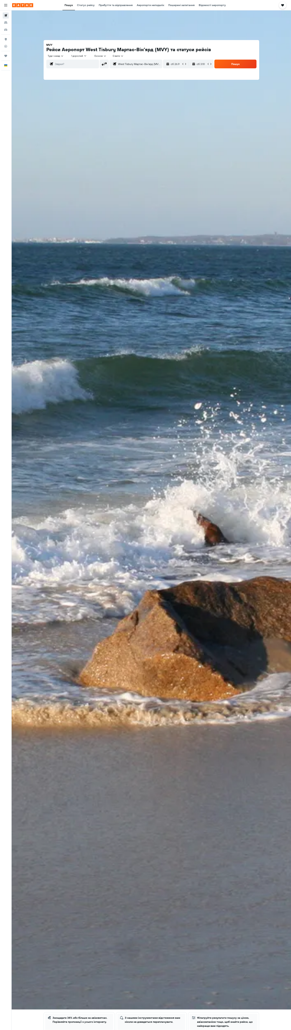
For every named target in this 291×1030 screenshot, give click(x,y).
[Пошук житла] (5, 22)
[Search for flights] (5, 15)
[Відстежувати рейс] (5, 46)
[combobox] (55, 56)
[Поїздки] (5, 56)
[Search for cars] (5, 29)
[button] (5, 5)
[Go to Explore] (5, 39)
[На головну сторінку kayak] (22, 5)
